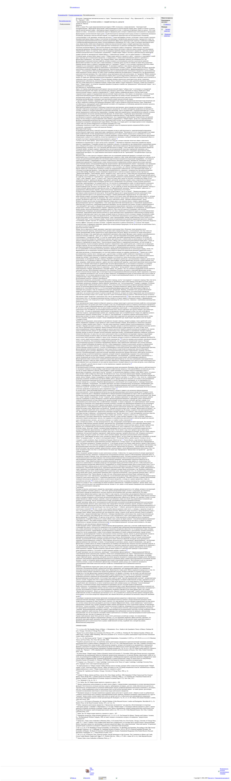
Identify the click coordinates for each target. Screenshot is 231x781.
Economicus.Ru (62, 15)
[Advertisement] (97, 753)
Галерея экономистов (75, 15)
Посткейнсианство (65, 21)
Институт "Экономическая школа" (218, 778)
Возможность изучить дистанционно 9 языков (224, 771)
